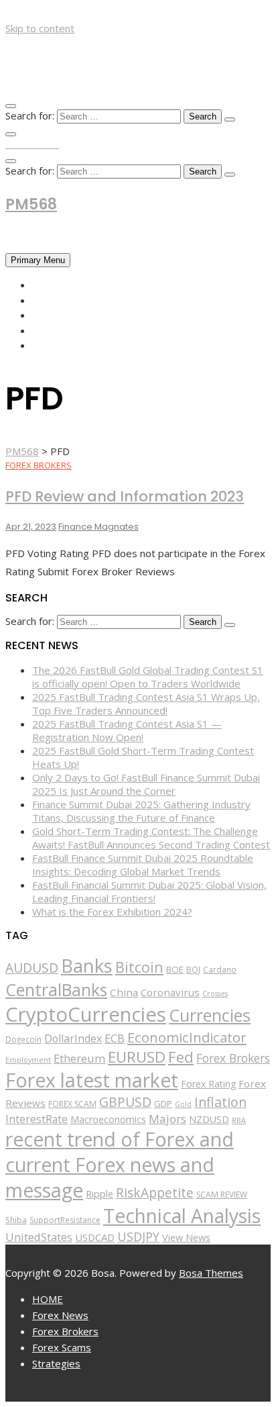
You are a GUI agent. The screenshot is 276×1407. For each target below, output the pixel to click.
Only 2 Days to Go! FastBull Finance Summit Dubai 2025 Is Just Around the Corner (146, 784)
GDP (163, 1104)
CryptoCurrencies (85, 1014)
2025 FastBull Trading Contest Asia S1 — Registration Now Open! (127, 730)
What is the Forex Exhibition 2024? (112, 911)
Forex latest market (91, 1080)
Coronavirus (170, 992)
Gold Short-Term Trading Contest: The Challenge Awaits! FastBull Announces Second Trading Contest (151, 837)
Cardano (219, 969)
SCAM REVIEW (221, 1194)
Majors (167, 1118)
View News (186, 1237)
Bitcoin (139, 967)
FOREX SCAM (72, 1104)
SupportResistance (64, 1220)
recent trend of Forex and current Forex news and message (119, 1164)
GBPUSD (125, 1102)
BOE (175, 969)
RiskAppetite (155, 1193)
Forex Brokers (70, 315)
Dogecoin (23, 1039)
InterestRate (36, 1119)
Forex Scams (65, 330)
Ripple (99, 1193)
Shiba (16, 1220)
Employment (28, 1060)
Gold (183, 1104)
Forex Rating (208, 1083)
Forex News (62, 300)
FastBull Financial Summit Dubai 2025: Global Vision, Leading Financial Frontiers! (149, 891)
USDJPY (138, 1236)
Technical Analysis (182, 1215)
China (124, 992)
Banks (87, 965)
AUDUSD (31, 968)
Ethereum (79, 1058)
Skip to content (39, 28)
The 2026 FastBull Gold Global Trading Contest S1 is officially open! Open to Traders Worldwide (147, 676)
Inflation (220, 1102)
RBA (239, 1120)
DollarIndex (73, 1038)
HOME (47, 284)
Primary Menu (38, 260)
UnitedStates (38, 1237)
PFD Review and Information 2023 (124, 496)
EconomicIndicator (187, 1037)
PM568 (31, 204)
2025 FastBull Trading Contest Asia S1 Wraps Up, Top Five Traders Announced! (146, 703)
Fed (181, 1057)
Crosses (215, 993)
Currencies (210, 1015)
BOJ (193, 969)
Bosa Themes (211, 1272)
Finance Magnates (98, 526)
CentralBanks (56, 989)
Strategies (61, 345)
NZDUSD (209, 1119)
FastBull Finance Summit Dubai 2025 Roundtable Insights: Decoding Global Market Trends (142, 864)
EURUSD (136, 1057)
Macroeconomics (108, 1119)
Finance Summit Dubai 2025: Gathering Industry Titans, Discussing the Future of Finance (141, 810)
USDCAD (95, 1237)
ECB (115, 1038)
